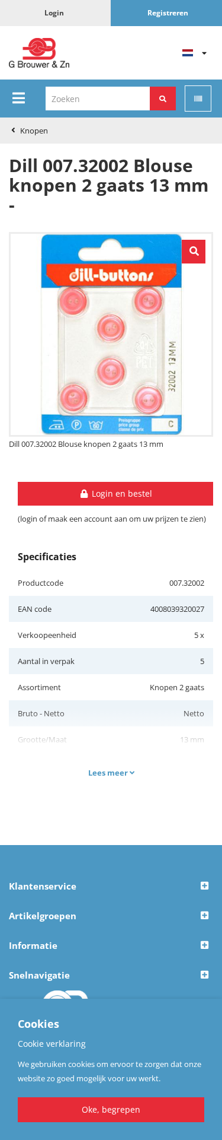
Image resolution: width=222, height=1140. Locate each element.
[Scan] (198, 98)
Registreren (167, 13)
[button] (111, 886)
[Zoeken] (163, 98)
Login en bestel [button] (120, 493)
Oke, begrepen (111, 1109)
